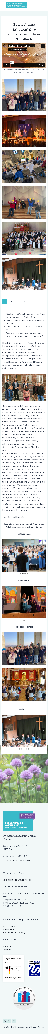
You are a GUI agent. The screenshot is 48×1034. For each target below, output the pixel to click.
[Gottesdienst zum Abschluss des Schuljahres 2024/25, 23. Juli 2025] (24, 555)
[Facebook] (5, 1021)
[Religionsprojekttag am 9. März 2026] (24, 95)
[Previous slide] (5, 555)
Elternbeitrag (9, 929)
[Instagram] (14, 1021)
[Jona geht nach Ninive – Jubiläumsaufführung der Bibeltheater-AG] (24, 602)
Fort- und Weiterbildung (14, 932)
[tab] (20, 573)
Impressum (8, 946)
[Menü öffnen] (43, 5)
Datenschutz (8, 949)
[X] (9, 1021)
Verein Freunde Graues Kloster (17, 880)
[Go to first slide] (43, 602)
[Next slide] (43, 555)
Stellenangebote (10, 926)
